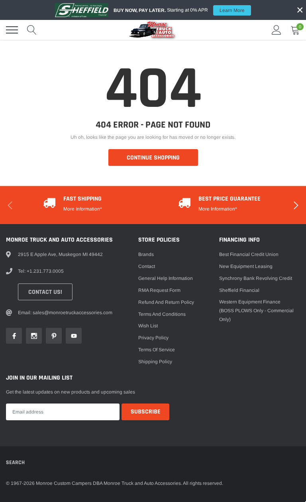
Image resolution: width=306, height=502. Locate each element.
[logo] (153, 30)
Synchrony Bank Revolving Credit (255, 278)
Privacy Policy (153, 338)
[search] (32, 30)
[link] (14, 336)
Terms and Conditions (162, 314)
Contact (146, 266)
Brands (146, 254)
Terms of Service (156, 349)
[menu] (12, 30)
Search (15, 462)
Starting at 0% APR (179, 10)
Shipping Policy (155, 361)
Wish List (148, 326)
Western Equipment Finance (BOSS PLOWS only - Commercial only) (256, 310)
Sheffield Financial (239, 290)
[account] (276, 30)
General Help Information (165, 278)
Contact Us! (45, 292)
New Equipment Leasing (246, 266)
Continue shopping (153, 158)
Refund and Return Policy (166, 302)
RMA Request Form (159, 290)
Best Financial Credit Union (249, 254)
